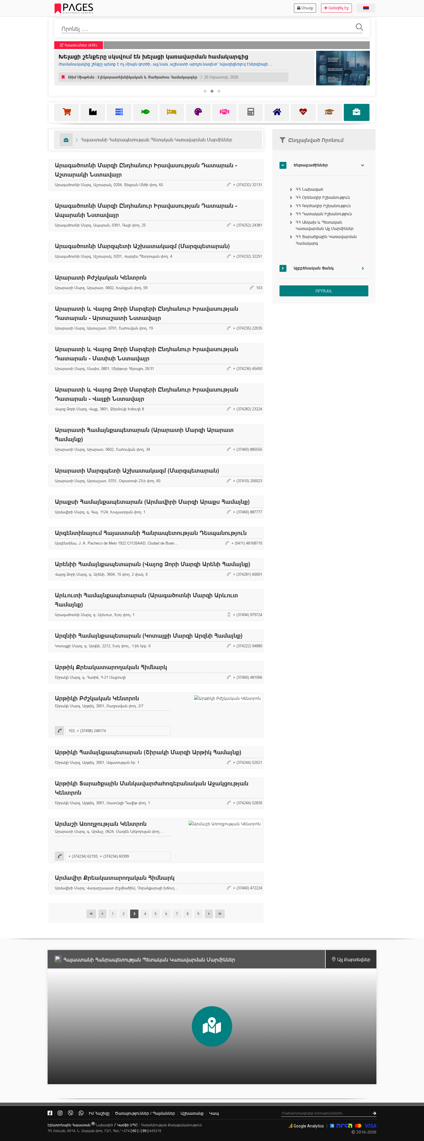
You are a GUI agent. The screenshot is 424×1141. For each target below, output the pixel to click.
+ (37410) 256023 (247, 480)
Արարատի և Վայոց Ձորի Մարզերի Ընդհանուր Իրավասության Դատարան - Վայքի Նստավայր (146, 394)
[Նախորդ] (102, 914)
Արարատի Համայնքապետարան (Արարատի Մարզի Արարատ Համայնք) (144, 435)
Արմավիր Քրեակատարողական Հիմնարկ (115, 877)
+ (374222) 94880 (247, 646)
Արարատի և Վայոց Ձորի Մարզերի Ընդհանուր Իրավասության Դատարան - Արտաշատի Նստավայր (146, 313)
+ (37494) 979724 (247, 614)
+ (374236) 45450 (247, 368)
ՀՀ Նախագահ (309, 189)
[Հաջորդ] (209, 914)
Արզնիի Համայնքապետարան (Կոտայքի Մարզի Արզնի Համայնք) (149, 635)
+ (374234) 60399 (114, 856)
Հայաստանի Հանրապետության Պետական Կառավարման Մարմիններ (156, 139)
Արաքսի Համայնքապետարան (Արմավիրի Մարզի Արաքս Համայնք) (152, 501)
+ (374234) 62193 (82, 856)
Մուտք (307, 7)
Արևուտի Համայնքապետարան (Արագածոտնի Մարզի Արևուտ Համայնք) (146, 600)
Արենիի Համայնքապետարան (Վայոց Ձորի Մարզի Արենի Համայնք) (152, 564)
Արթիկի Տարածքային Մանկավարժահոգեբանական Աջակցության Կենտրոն (151, 788)
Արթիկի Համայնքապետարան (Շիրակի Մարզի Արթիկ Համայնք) (148, 752)
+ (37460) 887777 (247, 512)
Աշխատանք (192, 1113)
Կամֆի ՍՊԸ (127, 1125)
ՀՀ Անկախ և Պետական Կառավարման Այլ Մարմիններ (325, 225)
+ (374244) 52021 (247, 762)
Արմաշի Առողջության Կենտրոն (101, 823)
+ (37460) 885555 (247, 449)
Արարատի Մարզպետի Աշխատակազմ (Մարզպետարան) (137, 470)
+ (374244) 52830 (247, 802)
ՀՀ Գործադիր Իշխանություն (323, 205)
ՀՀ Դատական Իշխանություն (324, 214)
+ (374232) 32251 (247, 256)
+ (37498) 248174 (91, 730)
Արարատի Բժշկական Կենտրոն (101, 277)
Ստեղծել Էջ (339, 7)
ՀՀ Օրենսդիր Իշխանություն (323, 197)
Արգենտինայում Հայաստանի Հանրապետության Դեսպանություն (151, 533)
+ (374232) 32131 (247, 184)
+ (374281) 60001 (247, 574)
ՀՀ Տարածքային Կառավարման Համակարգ (326, 239)
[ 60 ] (134, 1131)
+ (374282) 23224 (247, 409)
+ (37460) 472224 (247, 888)
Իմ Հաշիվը (99, 1113)
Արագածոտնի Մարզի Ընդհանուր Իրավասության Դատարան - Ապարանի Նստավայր (146, 210)
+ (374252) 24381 (247, 225)
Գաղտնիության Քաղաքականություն (171, 1125)
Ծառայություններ (145, 1113)
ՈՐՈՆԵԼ (324, 291)
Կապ (214, 1113)
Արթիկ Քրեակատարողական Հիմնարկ (111, 667)
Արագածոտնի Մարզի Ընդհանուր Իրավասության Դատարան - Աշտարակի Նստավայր (146, 170)
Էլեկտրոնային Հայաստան (69, 1125)
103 (259, 287)
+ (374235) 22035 (247, 328)
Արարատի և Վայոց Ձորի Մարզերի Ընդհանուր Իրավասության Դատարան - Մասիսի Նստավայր (146, 354)
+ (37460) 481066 (247, 677)
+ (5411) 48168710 (246, 543)
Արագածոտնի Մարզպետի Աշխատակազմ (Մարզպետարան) (142, 246)
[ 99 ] (144, 1131)
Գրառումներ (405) (80, 45)
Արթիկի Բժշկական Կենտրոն (97, 698)
